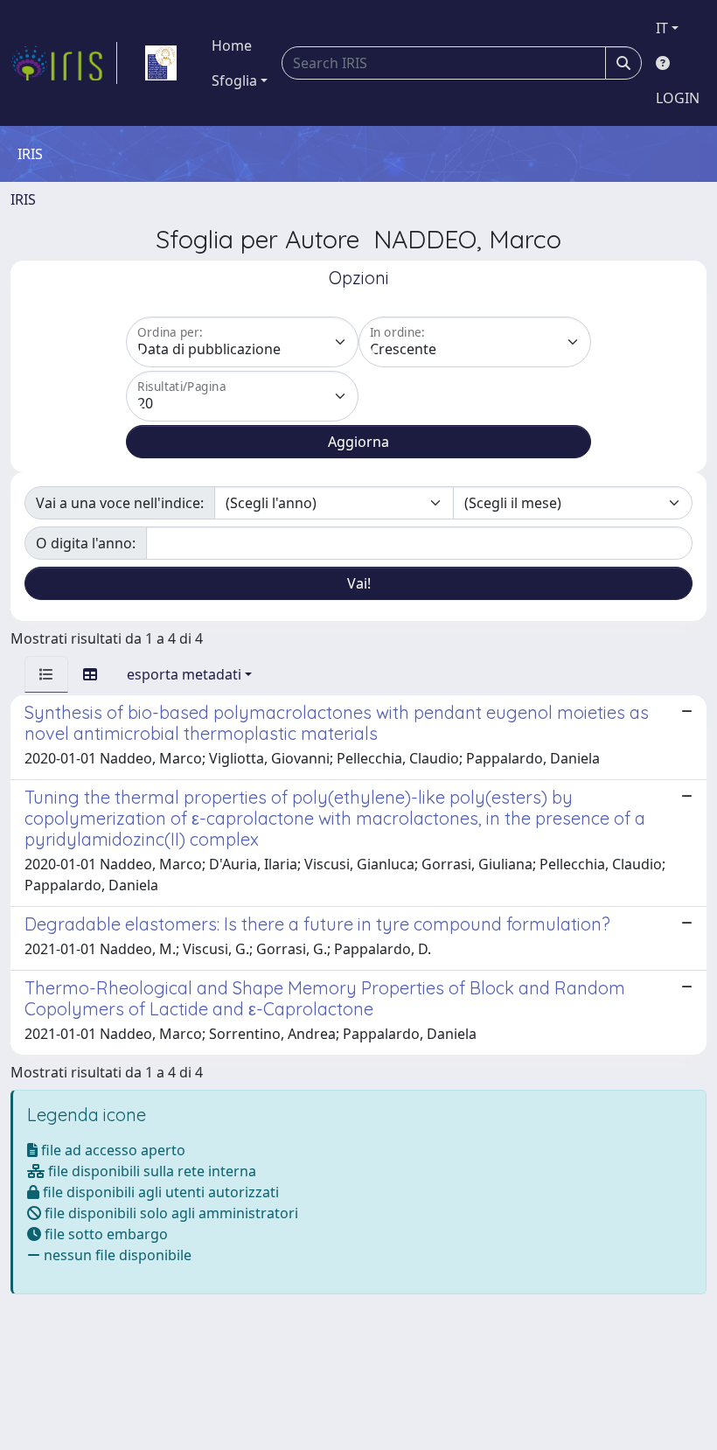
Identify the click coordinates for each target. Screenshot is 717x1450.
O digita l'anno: (86, 543)
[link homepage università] (161, 63)
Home (232, 45)
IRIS (23, 199)
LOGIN (678, 98)
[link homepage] (63, 63)
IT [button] (662, 28)
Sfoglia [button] (234, 80)
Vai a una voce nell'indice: (120, 502)
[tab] (46, 674)
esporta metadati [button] (184, 674)
